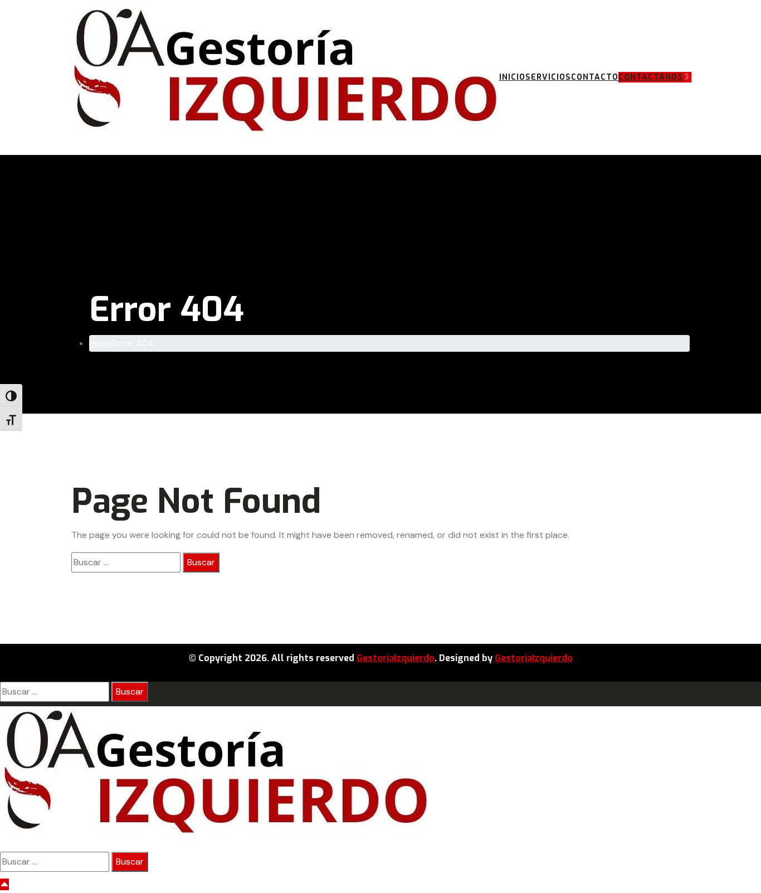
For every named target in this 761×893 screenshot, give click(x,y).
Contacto (594, 77)
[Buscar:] (126, 562)
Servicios (548, 77)
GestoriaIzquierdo (396, 658)
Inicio (512, 77)
